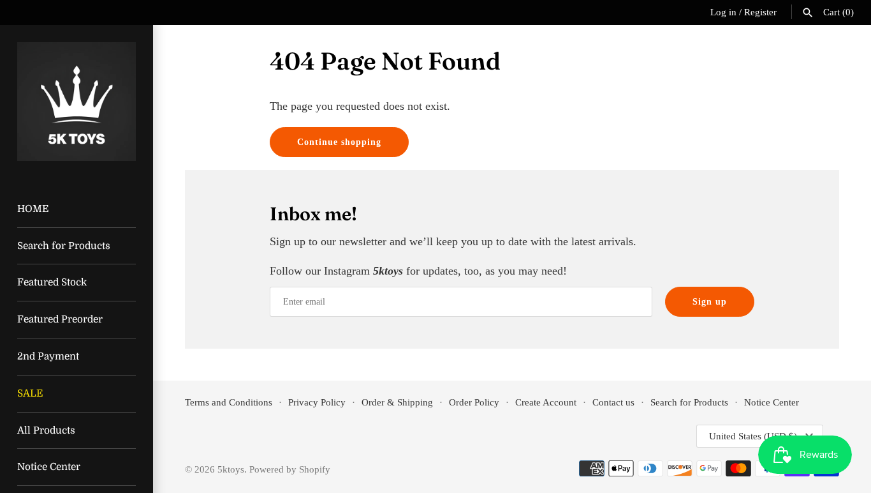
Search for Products (63, 246)
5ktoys (230, 469)
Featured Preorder (60, 319)
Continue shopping (339, 142)
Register (760, 11)
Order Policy (474, 402)
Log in (723, 11)
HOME (32, 209)
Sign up (709, 302)
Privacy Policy (317, 402)
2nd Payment (48, 356)
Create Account (545, 402)
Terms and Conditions (228, 402)
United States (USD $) (753, 436)
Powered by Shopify (289, 469)
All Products (46, 430)
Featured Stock (52, 282)
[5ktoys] (76, 101)
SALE (30, 393)
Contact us (613, 402)
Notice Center (48, 467)
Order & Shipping (397, 402)
